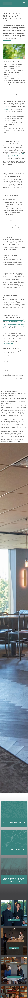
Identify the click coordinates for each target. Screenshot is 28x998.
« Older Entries (5, 887)
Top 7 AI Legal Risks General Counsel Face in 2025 (14, 850)
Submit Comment (19, 378)
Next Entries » (23, 887)
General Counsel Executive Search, (11, 324)
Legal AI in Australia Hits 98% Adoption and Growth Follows (14, 821)
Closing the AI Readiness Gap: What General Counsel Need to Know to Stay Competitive (14, 879)
